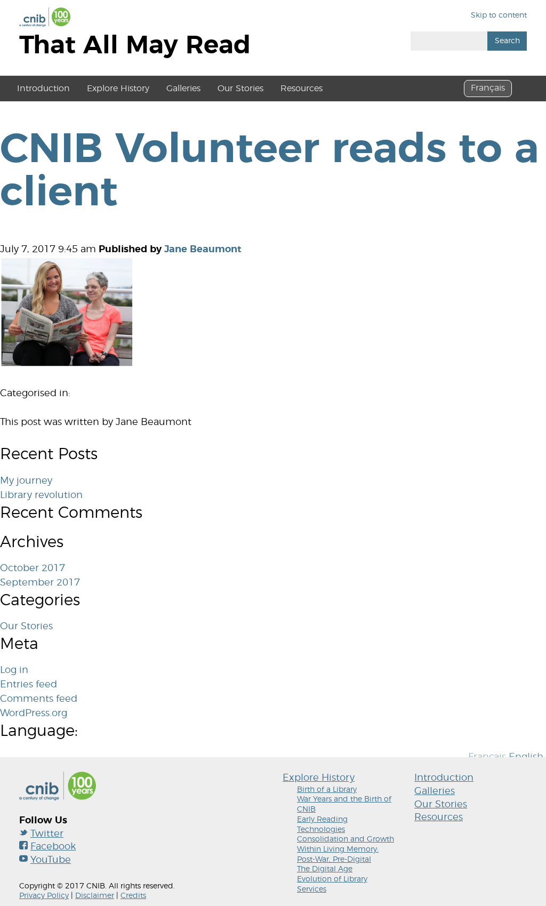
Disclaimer (94, 896)
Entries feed (28, 684)
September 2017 (40, 583)
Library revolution (41, 495)
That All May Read (135, 45)
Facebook (53, 847)
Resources (301, 88)
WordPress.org (33, 713)
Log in (14, 670)
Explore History (118, 88)
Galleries (183, 88)
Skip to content (499, 15)
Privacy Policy (44, 896)
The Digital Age (324, 869)
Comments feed (38, 699)
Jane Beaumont (203, 249)
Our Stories (240, 88)
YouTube (50, 860)
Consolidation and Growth (345, 839)
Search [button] (507, 41)
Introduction (43, 88)
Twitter (46, 834)
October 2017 (32, 568)
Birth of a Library (327, 789)
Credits (133, 896)
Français (488, 88)
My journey (26, 481)
